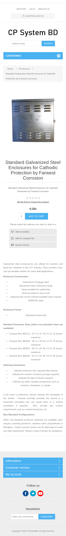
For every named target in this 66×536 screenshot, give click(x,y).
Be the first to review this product (33, 202)
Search (48, 43)
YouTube (40, 493)
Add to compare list (24, 238)
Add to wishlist (22, 231)
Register (21, 9)
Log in (32, 9)
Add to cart (36, 216)
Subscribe (47, 516)
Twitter (33, 493)
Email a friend (22, 245)
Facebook (26, 493)
